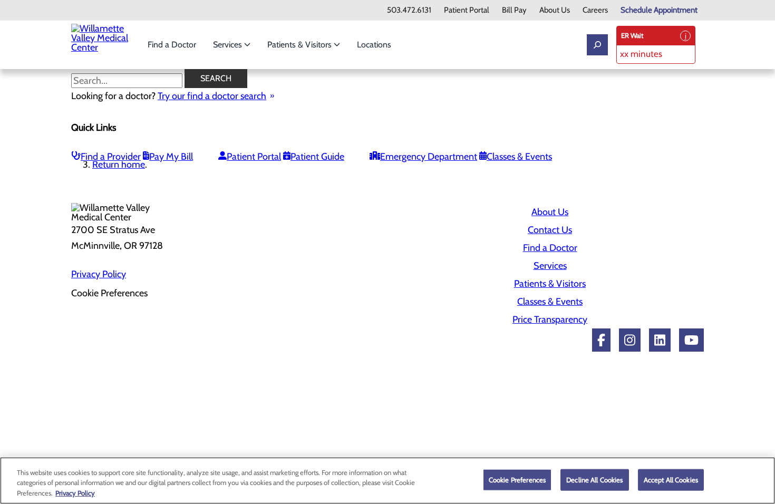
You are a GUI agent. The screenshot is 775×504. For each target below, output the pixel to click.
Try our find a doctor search (212, 96)
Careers (595, 10)
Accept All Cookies (671, 479)
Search (215, 78)
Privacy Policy (98, 274)
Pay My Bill (171, 156)
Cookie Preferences (517, 479)
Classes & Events (519, 156)
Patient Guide (317, 156)
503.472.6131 (409, 10)
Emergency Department (428, 156)
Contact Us (550, 230)
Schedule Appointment (659, 10)
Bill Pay (514, 10)
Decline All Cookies (594, 479)
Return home (118, 164)
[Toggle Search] (597, 44)
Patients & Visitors (300, 45)
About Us (554, 10)
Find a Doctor (172, 45)
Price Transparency (549, 319)
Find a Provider (111, 156)
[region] (387, 480)
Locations (374, 45)
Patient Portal (466, 10)
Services (228, 45)
